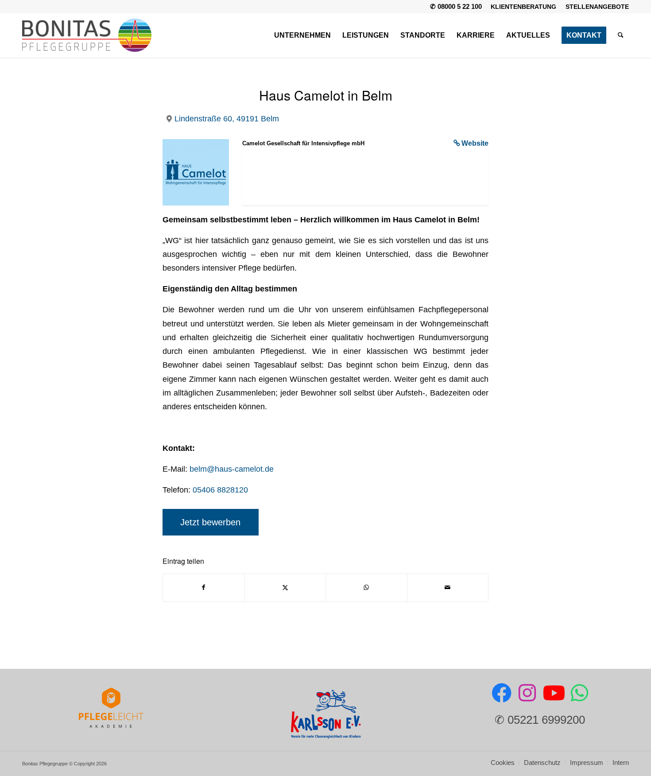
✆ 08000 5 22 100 (456, 6)
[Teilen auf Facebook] (203, 587)
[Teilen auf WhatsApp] (366, 587)
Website (474, 143)
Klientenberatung (523, 6)
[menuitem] (523, 6)
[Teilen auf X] (285, 587)
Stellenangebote (597, 6)
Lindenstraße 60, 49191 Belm (226, 118)
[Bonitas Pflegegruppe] (86, 35)
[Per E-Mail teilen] (447, 587)
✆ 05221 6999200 (540, 719)
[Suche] (620, 35)
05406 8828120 (220, 489)
